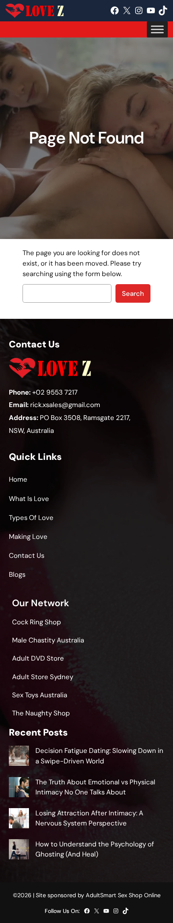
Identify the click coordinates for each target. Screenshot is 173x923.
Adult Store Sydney (42, 676)
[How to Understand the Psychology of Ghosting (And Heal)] (19, 850)
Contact (22, 555)
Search (133, 293)
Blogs (17, 574)
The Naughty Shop (41, 713)
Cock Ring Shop (36, 621)
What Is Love (29, 498)
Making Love (28, 536)
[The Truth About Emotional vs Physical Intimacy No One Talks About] (19, 788)
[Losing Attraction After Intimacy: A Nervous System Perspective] (19, 819)
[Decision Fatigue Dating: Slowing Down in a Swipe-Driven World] (19, 757)
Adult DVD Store (38, 658)
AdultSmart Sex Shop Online (123, 895)
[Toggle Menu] (157, 29)
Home (18, 479)
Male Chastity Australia (48, 640)
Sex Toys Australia (39, 694)
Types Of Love (31, 517)
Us (40, 555)
